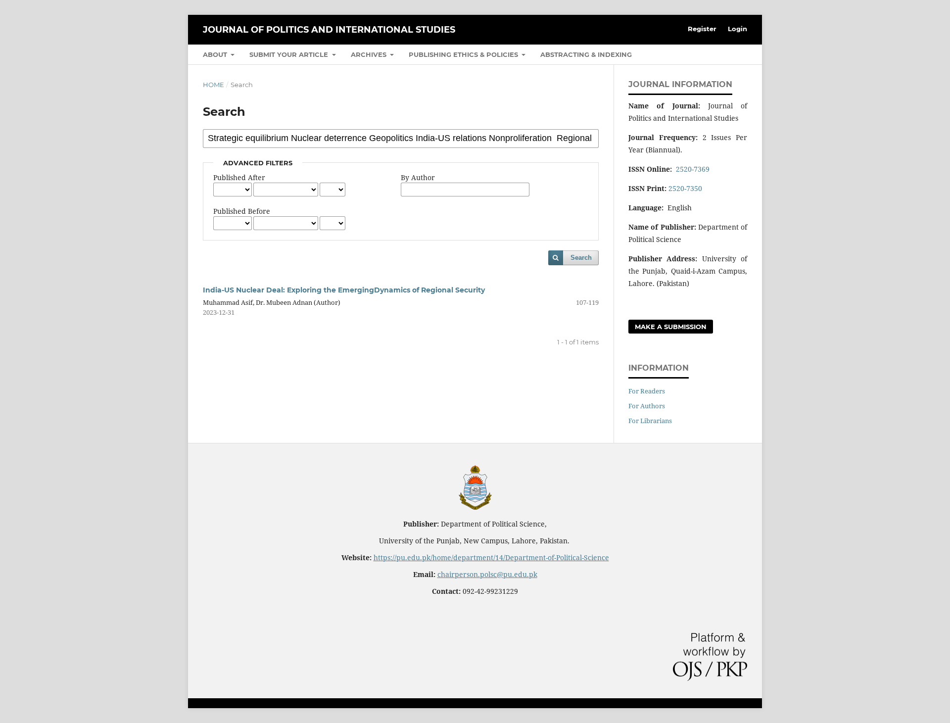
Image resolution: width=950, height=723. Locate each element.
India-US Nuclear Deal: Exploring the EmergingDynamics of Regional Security (344, 290)
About (216, 54)
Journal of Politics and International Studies (329, 29)
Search (581, 257)
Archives (369, 54)
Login (737, 29)
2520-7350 (685, 188)
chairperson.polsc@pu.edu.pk (487, 574)
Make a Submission (671, 327)
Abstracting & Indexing (586, 54)
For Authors (646, 405)
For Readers (646, 390)
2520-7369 (693, 169)
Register (702, 29)
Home (213, 85)
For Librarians (650, 420)
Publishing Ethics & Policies (464, 54)
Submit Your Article (289, 54)
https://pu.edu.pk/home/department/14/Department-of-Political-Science (491, 557)
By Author (418, 177)
